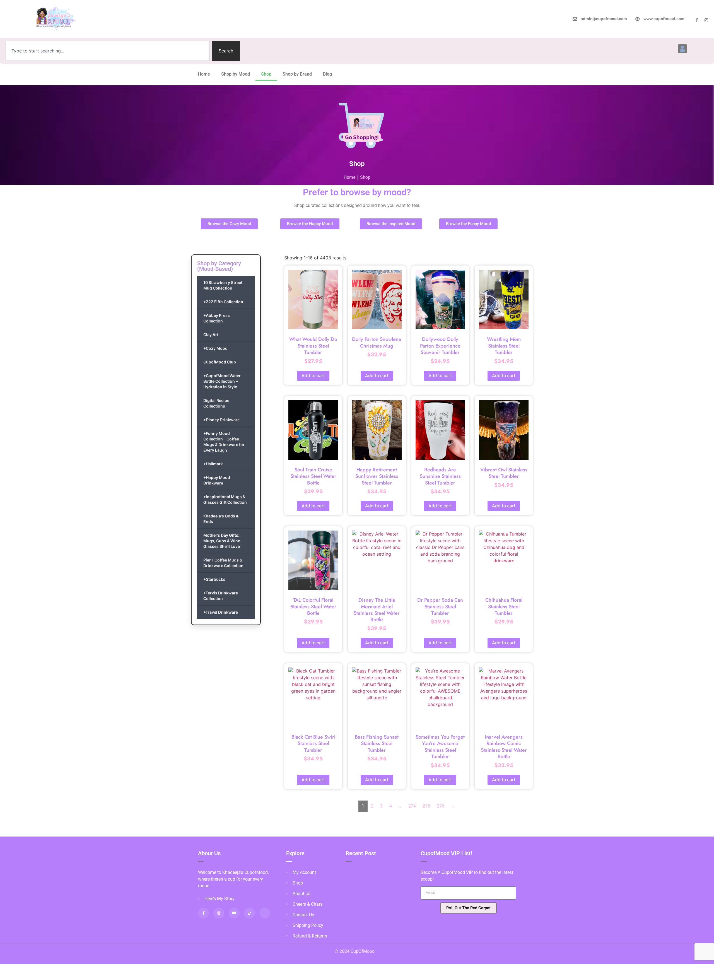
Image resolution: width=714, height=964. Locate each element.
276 (440, 806)
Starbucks (214, 579)
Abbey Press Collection (216, 318)
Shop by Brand (297, 74)
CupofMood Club (219, 362)
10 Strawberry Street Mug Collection (222, 285)
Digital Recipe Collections (216, 403)
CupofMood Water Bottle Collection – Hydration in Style (222, 381)
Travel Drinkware (220, 612)
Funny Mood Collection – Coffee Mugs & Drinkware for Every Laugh (224, 441)
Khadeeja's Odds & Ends (220, 519)
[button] (682, 48)
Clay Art (210, 334)
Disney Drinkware (221, 419)
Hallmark (213, 463)
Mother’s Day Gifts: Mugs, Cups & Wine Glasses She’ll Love (221, 541)
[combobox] (108, 51)
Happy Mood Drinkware (216, 480)
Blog (327, 74)
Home (204, 74)
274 (412, 806)
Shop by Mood (235, 74)
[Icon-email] (264, 913)
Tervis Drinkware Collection (220, 596)
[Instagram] (706, 20)
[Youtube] (234, 913)
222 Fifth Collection (223, 301)
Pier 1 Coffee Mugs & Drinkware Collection (223, 563)
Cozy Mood (215, 348)
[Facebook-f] (697, 20)
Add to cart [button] (313, 375)
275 (426, 806)
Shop (266, 74)
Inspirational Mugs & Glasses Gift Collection (225, 499)
